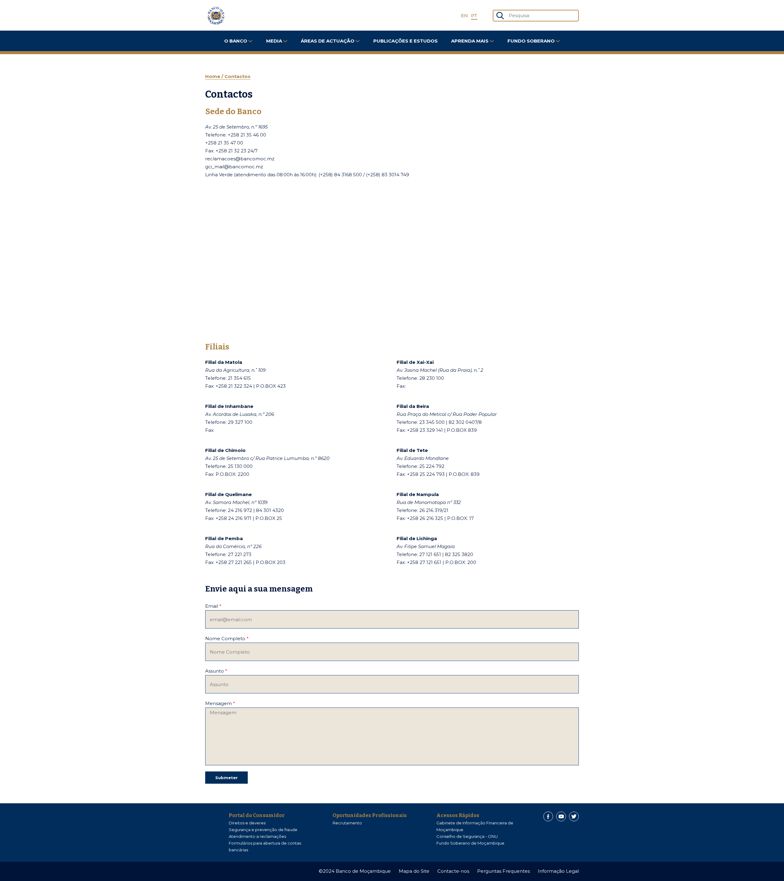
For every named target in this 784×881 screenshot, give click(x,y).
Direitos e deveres (247, 822)
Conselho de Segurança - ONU (467, 836)
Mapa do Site (414, 871)
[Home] (216, 15)
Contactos (237, 76)
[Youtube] (561, 816)
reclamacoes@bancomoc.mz (239, 159)
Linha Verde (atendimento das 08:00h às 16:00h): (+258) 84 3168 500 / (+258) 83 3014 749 (307, 174)
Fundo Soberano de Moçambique (470, 843)
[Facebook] (548, 816)
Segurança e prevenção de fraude (263, 829)
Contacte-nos (453, 871)
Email (213, 606)
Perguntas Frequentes (503, 871)
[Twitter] (574, 816)
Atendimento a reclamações (257, 836)
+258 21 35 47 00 (224, 143)
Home (213, 76)
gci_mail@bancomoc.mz (234, 167)
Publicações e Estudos (405, 41)
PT (474, 15)
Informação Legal (558, 871)
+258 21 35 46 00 (247, 135)
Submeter (226, 777)
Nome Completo (227, 638)
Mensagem (220, 703)
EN (464, 15)
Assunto (216, 671)
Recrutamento (347, 822)
